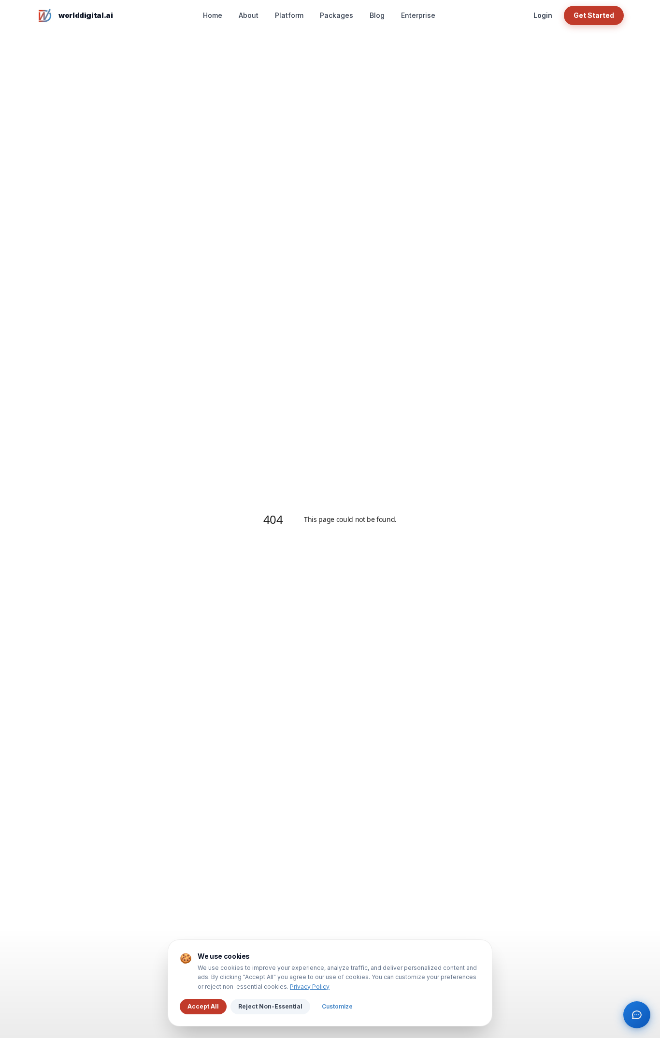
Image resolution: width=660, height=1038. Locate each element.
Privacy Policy (310, 986)
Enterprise (418, 15)
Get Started (594, 15)
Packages (336, 15)
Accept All (203, 1006)
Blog (377, 15)
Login (542, 15)
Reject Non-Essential (270, 1006)
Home (212, 15)
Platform (289, 15)
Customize (337, 1006)
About (248, 15)
